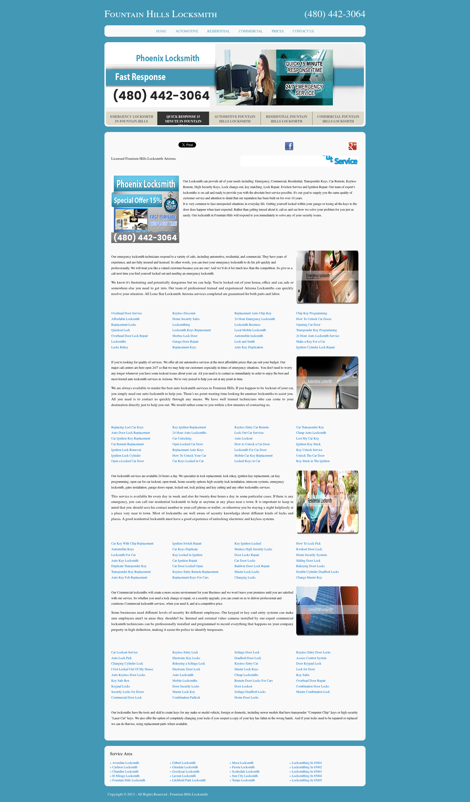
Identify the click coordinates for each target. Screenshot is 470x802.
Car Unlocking (181, 438)
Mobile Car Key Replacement (253, 455)
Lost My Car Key (307, 438)
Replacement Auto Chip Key (252, 313)
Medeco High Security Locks (253, 549)
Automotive (186, 31)
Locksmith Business (247, 324)
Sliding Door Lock (308, 560)
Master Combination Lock (313, 691)
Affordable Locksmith (125, 319)
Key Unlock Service (309, 449)
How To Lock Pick (308, 543)
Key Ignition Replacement (189, 427)
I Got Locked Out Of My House (132, 669)
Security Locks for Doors (127, 691)
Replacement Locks (123, 324)
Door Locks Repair (246, 554)
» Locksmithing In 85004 (305, 775)
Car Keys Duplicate (185, 549)
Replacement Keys (184, 347)
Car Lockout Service (124, 652)
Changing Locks (245, 577)
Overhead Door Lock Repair (129, 335)
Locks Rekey (119, 347)
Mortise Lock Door (184, 335)
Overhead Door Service (126, 313)
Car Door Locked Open (187, 566)
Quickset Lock (120, 330)
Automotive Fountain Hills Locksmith (234, 119)
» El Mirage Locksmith (125, 775)
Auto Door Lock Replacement (130, 432)
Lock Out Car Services (249, 432)
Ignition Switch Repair (187, 543)
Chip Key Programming (311, 313)
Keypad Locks (120, 686)
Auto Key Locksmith (124, 560)
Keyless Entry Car (246, 663)
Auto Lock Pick (121, 658)
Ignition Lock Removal (126, 449)
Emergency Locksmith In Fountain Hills (131, 119)
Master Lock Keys (246, 669)
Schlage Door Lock (246, 652)
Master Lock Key (183, 691)
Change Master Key (309, 577)
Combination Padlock (186, 697)
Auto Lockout (243, 438)
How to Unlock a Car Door (252, 444)
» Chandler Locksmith (124, 771)
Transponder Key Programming (316, 330)
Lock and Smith (244, 341)
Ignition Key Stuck (308, 444)
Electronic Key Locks (186, 658)
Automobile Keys (122, 549)
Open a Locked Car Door (127, 461)
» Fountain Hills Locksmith (127, 780)
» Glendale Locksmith (184, 767)
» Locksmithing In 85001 (305, 762)
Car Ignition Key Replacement (130, 438)
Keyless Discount (183, 313)
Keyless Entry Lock (185, 652)
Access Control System (311, 658)
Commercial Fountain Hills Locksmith (338, 119)
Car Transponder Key (310, 427)
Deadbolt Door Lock (247, 658)
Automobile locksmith (248, 335)
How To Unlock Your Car (189, 455)
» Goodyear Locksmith (184, 771)
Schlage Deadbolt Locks (250, 691)
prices (278, 31)
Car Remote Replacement (127, 444)
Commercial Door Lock (126, 697)
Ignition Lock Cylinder (126, 455)
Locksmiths (118, 341)
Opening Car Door (308, 324)
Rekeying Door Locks (310, 566)
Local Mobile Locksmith (250, 330)
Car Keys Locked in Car (188, 461)
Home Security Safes (186, 319)
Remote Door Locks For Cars (253, 680)
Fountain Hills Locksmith (189, 794)
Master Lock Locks (246, 571)
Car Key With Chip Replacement (132, 543)
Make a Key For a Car (310, 341)
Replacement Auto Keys (188, 449)
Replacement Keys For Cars (190, 577)
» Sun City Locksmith (244, 775)
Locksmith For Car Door (250, 449)
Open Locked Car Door (187, 444)
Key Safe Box (120, 680)
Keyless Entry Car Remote (251, 427)
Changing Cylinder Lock (127, 663)
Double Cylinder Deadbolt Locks (317, 571)
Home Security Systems (311, 554)
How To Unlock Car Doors (314, 319)
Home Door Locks (246, 697)
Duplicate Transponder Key (129, 566)
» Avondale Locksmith (124, 762)
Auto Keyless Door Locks (128, 674)
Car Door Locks (244, 560)
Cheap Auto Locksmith (311, 432)
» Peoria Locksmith (242, 767)
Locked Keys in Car (247, 461)
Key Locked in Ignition (187, 554)
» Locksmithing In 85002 (305, 767)
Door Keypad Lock (308, 663)
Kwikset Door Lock (309, 549)
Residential (218, 31)
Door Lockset (243, 686)
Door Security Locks (185, 686)
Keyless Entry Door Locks (313, 652)
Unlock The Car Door (310, 455)
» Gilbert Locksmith (183, 762)
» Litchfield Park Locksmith (188, 780)
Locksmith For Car (123, 554)
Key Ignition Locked (247, 543)
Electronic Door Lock (186, 669)
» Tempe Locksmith (242, 780)
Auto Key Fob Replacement (129, 577)
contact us (303, 31)
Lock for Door (305, 669)
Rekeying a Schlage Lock (188, 663)
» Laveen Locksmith (183, 775)
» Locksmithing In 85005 (305, 780)
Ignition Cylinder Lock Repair (315, 347)
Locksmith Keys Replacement (191, 330)
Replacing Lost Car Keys (127, 427)
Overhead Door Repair (311, 680)
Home (161, 31)
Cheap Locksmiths (246, 674)
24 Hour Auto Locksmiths (189, 432)
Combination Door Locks (312, 686)
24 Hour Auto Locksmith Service (317, 335)
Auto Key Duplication (248, 347)
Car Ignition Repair (184, 560)
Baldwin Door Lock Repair (252, 566)
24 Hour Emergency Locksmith (254, 319)
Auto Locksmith (182, 674)
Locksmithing (181, 324)
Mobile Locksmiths (184, 680)
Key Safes (303, 674)
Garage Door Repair (185, 341)
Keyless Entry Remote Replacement (195, 571)
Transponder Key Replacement (131, 571)
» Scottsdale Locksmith (244, 771)
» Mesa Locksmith (241, 762)
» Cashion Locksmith (123, 767)
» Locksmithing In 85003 (305, 771)
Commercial (251, 31)
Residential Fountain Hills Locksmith (286, 119)
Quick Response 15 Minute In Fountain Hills (183, 119)
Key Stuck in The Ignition (313, 461)
